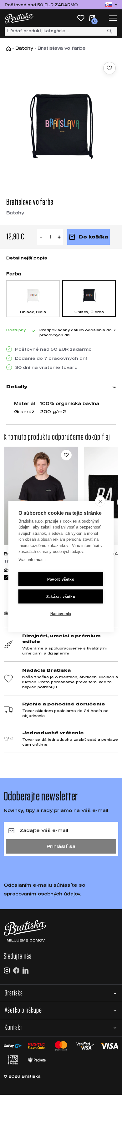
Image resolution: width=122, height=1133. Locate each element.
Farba (13, 273)
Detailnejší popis (26, 257)
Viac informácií (32, 559)
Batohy (24, 48)
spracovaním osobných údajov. (42, 893)
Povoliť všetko (60, 579)
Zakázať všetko (60, 596)
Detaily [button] (17, 386)
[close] (100, 501)
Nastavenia (60, 613)
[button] (61, 993)
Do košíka (93, 236)
